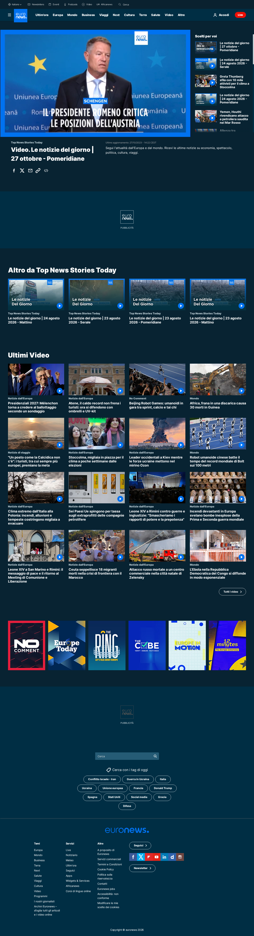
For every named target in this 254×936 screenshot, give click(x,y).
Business (88, 15)
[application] (95, 83)
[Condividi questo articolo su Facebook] (14, 171)
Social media (139, 797)
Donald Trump (163, 788)
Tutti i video (231, 591)
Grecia (162, 797)
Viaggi (103, 15)
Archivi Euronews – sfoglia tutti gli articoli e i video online (47, 910)
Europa (58, 15)
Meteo (69, 860)
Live (240, 14)
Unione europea (113, 788)
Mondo (72, 15)
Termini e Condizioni (109, 864)
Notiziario (71, 855)
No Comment (137, 398)
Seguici (70, 870)
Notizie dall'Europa (20, 398)
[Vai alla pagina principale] (20, 15)
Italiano (15, 4)
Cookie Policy (105, 869)
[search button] (120, 4)
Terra (143, 15)
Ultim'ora (42, 15)
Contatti (102, 883)
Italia (163, 779)
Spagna (92, 797)
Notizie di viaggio (19, 452)
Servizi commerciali (109, 859)
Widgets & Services (77, 880)
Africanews (72, 885)
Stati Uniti (114, 797)
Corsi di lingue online (78, 891)
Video (169, 15)
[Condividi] (30, 171)
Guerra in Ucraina (138, 779)
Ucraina (87, 788)
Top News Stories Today (23, 313)
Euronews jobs (106, 888)
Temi (37, 843)
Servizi (70, 843)
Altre (100, 843)
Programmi (40, 896)
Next (116, 15)
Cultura (129, 15)
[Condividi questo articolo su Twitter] (22, 171)
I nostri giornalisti (44, 901)
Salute (155, 15)
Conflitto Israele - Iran (102, 779)
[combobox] (138, 4)
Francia (138, 788)
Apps (69, 875)
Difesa (127, 806)
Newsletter (141, 868)
